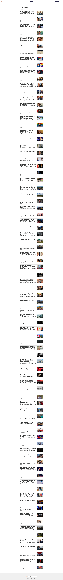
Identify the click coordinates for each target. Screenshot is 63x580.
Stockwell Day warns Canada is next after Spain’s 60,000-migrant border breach (27, 152)
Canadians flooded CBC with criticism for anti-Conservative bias (27, 566)
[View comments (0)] (25, 15)
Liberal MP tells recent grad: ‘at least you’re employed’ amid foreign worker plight (27, 553)
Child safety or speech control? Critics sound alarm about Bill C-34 (27, 514)
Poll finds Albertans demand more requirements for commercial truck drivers (27, 45)
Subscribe (57, 1)
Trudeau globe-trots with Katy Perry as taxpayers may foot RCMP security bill (27, 38)
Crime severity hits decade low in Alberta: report (27, 207)
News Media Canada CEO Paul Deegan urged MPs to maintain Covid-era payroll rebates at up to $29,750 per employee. (27, 496)
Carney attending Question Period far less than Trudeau (27, 540)
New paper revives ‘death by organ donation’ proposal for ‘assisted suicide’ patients (28, 233)
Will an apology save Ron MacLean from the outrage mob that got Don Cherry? (28, 474)
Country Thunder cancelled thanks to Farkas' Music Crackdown (26, 429)
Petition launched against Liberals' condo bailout (27, 315)
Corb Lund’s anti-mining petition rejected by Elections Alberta (28, 374)
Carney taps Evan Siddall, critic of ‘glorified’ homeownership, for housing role (28, 104)
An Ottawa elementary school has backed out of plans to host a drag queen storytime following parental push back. (28, 489)
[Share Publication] (54, 1)
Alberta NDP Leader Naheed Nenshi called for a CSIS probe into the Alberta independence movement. (27, 509)
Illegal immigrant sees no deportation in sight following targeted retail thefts (27, 381)
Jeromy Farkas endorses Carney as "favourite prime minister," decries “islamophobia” (26, 307)
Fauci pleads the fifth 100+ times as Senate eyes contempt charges (28, 200)
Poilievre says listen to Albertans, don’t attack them (27, 533)
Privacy (31, 574)
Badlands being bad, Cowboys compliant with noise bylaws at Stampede (27, 353)
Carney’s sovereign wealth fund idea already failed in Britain (28, 77)
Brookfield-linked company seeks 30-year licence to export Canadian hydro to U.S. (27, 213)
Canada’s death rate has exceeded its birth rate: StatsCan (27, 455)
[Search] (52, 1)
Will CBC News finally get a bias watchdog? (28, 448)
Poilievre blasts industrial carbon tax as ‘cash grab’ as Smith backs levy (27, 12)
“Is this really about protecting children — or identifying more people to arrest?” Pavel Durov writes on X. (28, 483)
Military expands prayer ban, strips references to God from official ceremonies (27, 187)
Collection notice (36, 574)
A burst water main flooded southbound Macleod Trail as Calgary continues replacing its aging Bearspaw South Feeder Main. (28, 241)
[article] (31, 14)
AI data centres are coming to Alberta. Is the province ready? (28, 165)
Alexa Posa (23, 100)
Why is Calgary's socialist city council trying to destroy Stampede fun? (27, 423)
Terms (33, 574)
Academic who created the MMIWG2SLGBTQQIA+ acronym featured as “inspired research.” (28, 124)
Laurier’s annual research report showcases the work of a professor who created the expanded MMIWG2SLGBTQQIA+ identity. (28, 126)
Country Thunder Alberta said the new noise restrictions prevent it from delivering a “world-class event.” (27, 431)
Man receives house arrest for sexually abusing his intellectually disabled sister (27, 321)
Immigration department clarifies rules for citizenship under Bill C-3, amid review (27, 387)
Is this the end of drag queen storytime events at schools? (27, 487)
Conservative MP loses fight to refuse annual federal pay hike (27, 110)
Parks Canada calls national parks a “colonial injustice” (26, 334)
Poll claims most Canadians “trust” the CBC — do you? (28, 436)
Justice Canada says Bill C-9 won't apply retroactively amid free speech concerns (27, 220)
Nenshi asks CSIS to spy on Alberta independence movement (26, 507)
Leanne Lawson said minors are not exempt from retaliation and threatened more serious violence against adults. (27, 33)
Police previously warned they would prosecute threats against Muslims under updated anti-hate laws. (27, 410)
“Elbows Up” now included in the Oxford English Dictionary (27, 368)
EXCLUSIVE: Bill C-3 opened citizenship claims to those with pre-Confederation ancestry (27, 415)
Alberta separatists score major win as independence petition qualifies (27, 226)
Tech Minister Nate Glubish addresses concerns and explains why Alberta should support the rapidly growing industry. (28, 166)
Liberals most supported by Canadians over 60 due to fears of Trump (28, 253)
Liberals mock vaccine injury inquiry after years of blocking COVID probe (27, 158)
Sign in (61, 1)
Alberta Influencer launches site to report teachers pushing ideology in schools (27, 64)
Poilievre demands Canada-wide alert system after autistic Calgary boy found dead (27, 172)
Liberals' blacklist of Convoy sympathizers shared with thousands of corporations (27, 71)
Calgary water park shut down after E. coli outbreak (27, 117)
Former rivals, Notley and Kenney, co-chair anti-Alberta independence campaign (27, 18)
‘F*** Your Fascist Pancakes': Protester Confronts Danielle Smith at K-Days (27, 280)
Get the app (35, 576)
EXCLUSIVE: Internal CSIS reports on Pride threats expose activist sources (27, 501)
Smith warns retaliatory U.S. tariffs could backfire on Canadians (27, 25)
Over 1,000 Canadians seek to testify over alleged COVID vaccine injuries (27, 97)
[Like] (20, 15)
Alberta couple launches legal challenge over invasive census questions (27, 51)
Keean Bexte (23, 432)
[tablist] (24, 9)
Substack (28, 578)
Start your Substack (29, 576)
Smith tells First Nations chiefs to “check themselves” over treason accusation (27, 468)
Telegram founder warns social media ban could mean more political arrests (27, 481)
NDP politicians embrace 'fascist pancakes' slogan (27, 259)
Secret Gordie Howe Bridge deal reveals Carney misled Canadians (27, 246)
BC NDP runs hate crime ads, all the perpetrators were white (26, 395)
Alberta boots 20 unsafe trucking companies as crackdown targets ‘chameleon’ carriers (26, 138)
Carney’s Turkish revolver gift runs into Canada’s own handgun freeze (27, 328)
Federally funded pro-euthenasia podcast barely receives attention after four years (27, 347)
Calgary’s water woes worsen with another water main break (27, 240)
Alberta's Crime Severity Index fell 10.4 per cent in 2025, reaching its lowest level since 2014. (27, 208)
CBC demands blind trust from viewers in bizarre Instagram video (27, 560)
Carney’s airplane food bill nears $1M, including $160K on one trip (26, 294)
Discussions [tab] (26, 9)
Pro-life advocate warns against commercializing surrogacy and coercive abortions (27, 266)
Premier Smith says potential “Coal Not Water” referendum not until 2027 (27, 461)
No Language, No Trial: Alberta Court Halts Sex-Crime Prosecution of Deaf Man (27, 340)
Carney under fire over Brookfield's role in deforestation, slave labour (27, 547)
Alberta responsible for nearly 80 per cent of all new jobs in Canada (27, 301)
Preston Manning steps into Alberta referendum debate (26, 91)
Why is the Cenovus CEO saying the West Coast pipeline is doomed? (27, 520)
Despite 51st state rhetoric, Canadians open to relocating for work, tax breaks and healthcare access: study (28, 360)
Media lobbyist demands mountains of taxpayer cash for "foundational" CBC (27, 494)
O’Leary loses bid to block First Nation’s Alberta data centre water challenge (27, 84)
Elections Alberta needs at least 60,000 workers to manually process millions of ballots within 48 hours (27, 59)
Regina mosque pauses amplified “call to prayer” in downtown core (27, 409)
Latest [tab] (21, 9)
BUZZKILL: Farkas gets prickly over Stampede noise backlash (26, 442)
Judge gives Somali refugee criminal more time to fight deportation (27, 145)
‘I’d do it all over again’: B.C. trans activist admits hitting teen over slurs (27, 31)
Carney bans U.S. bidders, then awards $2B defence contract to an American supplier (27, 273)
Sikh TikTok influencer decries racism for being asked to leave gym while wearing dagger (27, 287)
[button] (31, 4)
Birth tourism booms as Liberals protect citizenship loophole (27, 131)
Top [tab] (23, 9)
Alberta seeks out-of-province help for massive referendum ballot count (27, 58)
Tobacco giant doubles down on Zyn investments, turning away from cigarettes (27, 194)
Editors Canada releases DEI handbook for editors (27, 179)
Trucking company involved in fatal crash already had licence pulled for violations (27, 527)
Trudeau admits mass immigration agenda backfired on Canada (27, 402)
